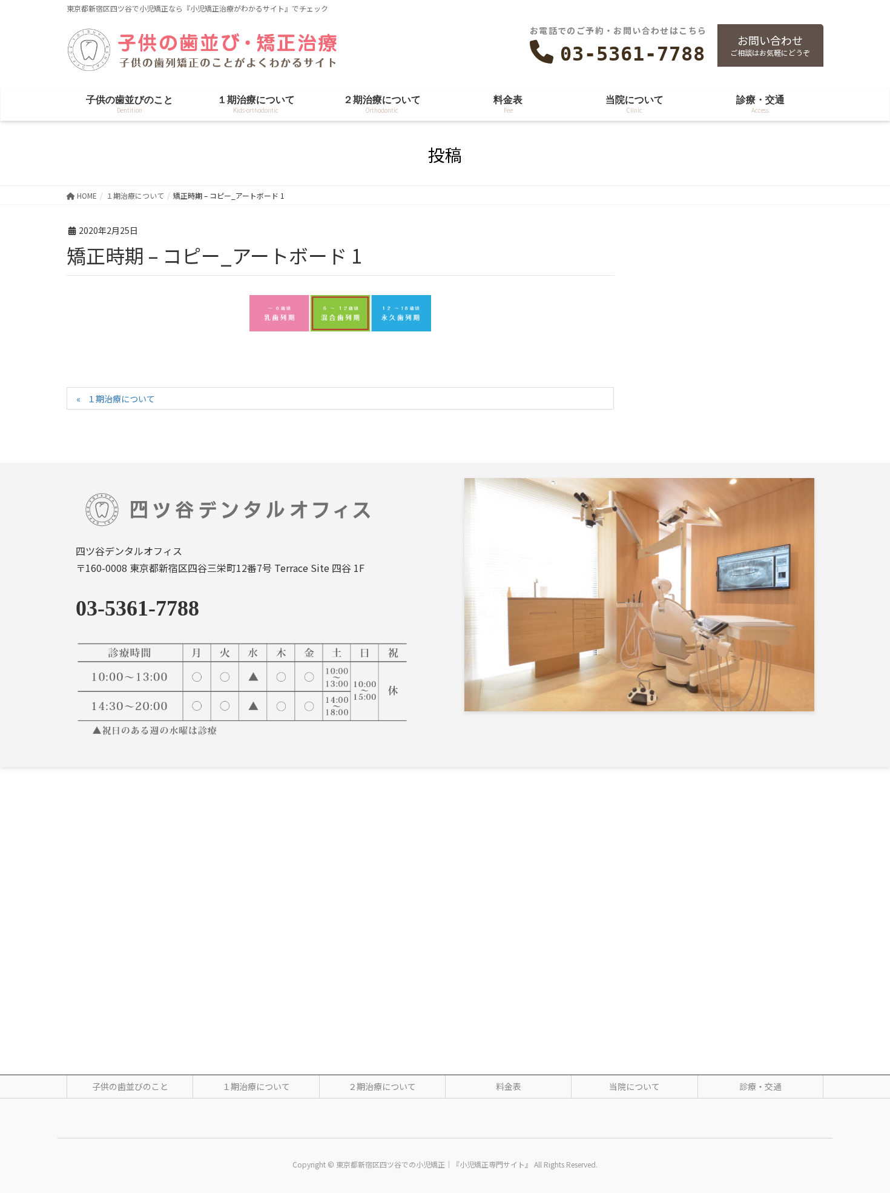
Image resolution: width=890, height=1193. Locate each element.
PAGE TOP (859, 1145)
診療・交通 (760, 1086)
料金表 (508, 1086)
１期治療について (121, 399)
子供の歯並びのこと (130, 1086)
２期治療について (382, 1086)
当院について (634, 1086)
